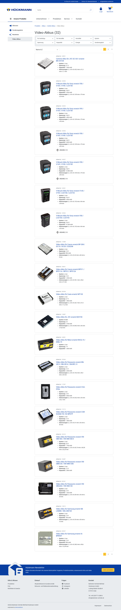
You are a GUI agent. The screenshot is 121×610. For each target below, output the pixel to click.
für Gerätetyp (41, 38)
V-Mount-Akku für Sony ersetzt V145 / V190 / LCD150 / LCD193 (70, 192)
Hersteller (78, 38)
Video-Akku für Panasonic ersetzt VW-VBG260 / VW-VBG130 (70, 485)
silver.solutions (19, 607)
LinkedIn (66, 588)
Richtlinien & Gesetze (14, 588)
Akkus (43, 26)
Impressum (98, 605)
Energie (78, 42)
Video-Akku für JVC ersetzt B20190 (69, 317)
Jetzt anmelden (108, 570)
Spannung (40, 42)
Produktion (57, 19)
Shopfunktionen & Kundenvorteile (44, 584)
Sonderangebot (99, 42)
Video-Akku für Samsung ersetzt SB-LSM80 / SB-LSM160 (69, 510)
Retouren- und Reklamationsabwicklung (46, 586)
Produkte (37, 26)
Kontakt (79, 19)
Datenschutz (108, 605)
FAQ (9, 586)
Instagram (67, 586)
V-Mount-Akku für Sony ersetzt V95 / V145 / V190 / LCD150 (69, 110)
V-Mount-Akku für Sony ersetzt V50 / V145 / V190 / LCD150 (69, 85)
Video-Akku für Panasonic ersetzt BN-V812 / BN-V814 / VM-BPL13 (70, 363)
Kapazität (59, 42)
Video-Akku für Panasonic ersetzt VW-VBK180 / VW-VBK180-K (70, 438)
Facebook (67, 584)
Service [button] (67, 19)
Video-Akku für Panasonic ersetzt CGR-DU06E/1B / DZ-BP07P (70, 413)
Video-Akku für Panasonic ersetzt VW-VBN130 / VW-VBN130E (70, 463)
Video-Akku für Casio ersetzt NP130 (69, 294)
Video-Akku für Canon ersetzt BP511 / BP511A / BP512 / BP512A (70, 270)
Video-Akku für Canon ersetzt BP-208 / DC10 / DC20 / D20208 (70, 245)
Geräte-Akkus (51, 26)
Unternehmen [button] (41, 19)
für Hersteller (60, 38)
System (97, 38)
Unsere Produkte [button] (19, 19)
